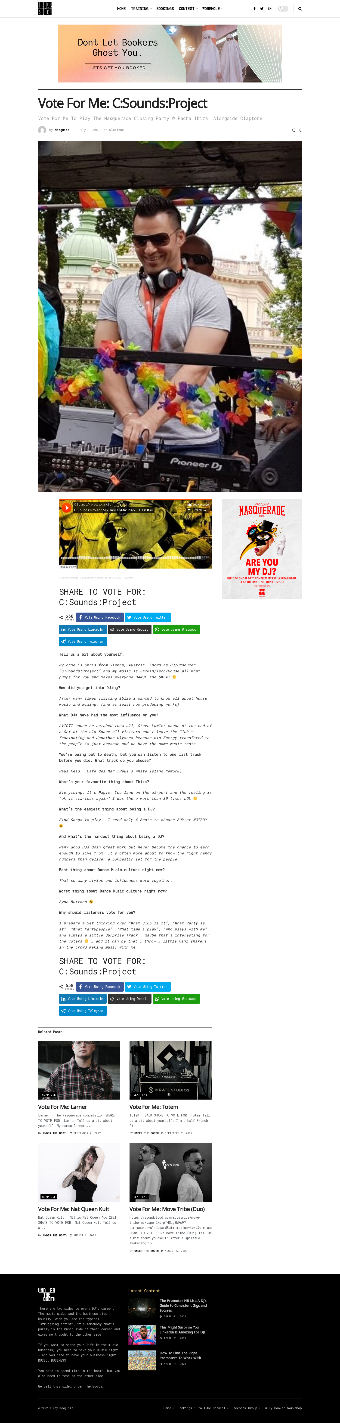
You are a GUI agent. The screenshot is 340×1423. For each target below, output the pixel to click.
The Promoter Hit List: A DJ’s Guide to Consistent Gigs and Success (183, 1305)
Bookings (165, 8)
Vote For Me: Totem (154, 1106)
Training (139, 8)
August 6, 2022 (84, 1235)
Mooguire (62, 130)
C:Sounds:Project (68, 577)
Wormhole (211, 8)
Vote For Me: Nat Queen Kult (73, 1209)
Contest (187, 8)
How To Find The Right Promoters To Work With (180, 1355)
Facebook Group (244, 1408)
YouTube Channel (211, 1408)
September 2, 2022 (86, 1133)
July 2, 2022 (90, 130)
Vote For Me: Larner (62, 1106)
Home (121, 8)
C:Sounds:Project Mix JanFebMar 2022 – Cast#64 (106, 577)
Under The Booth (55, 1133)
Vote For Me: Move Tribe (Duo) (167, 1209)
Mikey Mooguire (61, 1408)
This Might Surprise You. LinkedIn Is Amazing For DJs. (183, 1329)
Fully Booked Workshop (283, 1408)
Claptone (116, 130)
